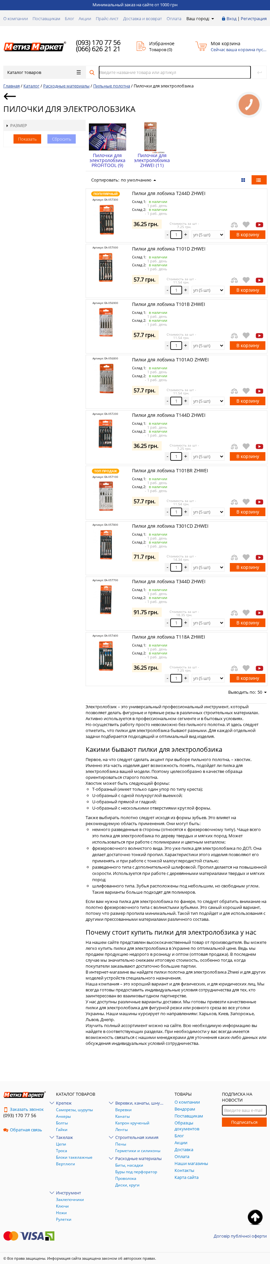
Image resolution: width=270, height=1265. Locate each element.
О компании (15, 18)
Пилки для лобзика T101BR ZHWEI (170, 470)
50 (259, 692)
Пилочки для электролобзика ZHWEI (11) (152, 160)
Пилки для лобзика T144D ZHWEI (168, 415)
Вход (231, 18)
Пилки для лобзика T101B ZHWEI (168, 304)
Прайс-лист (107, 18)
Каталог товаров (24, 72)
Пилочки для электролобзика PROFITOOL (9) (107, 160)
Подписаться (244, 1122)
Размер (18, 125)
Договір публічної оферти (240, 1236)
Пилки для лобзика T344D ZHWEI (168, 581)
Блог (69, 18)
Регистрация (254, 18)
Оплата (174, 18)
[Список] (259, 179)
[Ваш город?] (212, 18)
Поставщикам (46, 18)
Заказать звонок (27, 1109)
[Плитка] (244, 179)
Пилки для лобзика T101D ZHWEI (168, 249)
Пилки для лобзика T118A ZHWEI (168, 637)
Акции (85, 18)
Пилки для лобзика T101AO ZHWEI (170, 359)
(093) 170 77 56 (98, 42)
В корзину (247, 234)
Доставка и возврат (142, 18)
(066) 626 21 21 (98, 48)
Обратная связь (26, 1130)
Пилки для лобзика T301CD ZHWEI (170, 526)
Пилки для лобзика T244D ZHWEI (168, 193)
